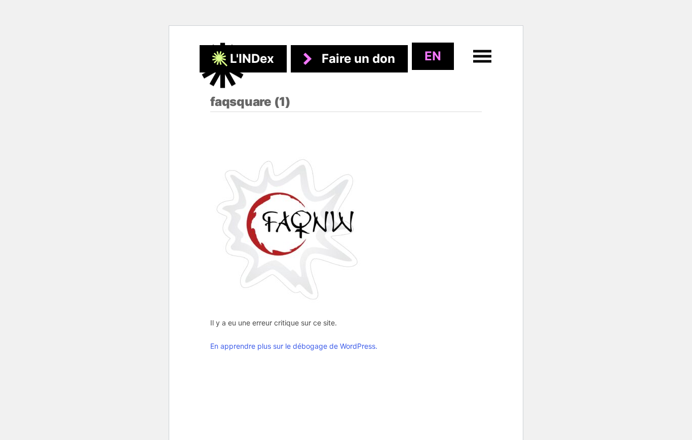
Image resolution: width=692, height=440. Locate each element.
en (433, 56)
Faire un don (358, 58)
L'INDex (252, 58)
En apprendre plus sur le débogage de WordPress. (293, 346)
